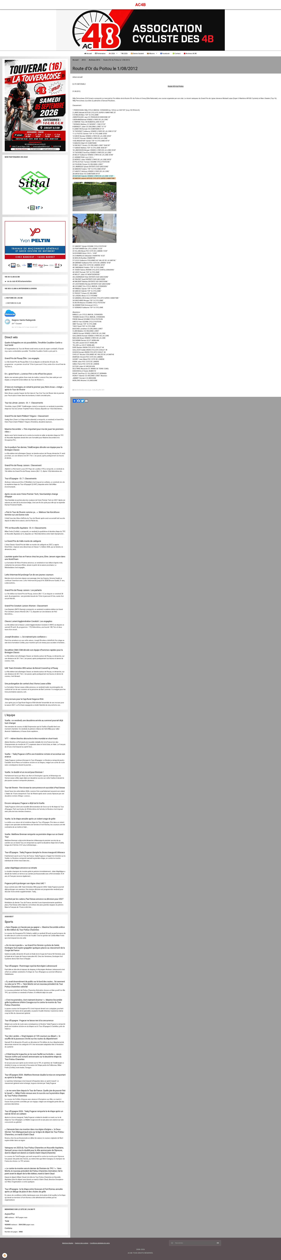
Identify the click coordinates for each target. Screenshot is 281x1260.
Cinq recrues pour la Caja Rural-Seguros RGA (24, 699)
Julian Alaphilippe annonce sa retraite (21, 868)
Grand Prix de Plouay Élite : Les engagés (22, 358)
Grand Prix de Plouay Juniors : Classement (23, 465)
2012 (84, 60)
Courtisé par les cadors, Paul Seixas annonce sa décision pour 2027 (34, 899)
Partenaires (101, 54)
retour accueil (77, 77)
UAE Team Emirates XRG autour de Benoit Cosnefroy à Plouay (31, 668)
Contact (177, 54)
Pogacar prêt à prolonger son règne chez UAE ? (25, 883)
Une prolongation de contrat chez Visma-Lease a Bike (28, 683)
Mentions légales (67, 1243)
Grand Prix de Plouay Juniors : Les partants (23, 590)
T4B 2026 (124, 54)
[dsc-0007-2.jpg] (94, 228)
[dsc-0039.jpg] (94, 196)
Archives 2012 (94, 60)
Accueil (89, 54)
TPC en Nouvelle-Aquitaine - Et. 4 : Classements (25, 528)
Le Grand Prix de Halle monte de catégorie (23, 541)
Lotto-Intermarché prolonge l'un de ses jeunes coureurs (29, 575)
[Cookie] (4, 1255)
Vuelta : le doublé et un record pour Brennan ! (24, 772)
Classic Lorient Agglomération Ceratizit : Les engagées (28, 621)
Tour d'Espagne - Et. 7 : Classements (21, 478)
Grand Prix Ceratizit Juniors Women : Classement (26, 606)
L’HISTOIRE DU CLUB (13, 303)
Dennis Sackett (138, 54)
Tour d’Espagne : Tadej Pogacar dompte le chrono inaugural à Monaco (35, 852)
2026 (113, 54)
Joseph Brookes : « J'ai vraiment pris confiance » (26, 637)
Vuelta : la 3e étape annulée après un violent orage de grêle (30, 819)
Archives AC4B (191, 54)
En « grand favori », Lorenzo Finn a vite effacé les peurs (28, 374)
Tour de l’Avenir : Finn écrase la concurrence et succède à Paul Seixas (35, 787)
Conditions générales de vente (100, 1243)
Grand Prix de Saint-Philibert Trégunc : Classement (27, 416)
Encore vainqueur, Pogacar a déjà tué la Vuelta (24, 803)
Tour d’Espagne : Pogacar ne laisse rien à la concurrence (29, 1020)
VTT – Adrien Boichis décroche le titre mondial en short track (31, 738)
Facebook (165, 54)
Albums (152, 54)
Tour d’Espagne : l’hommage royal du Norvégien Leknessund (31, 966)
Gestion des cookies (81, 1243)
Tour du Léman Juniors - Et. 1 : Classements (24, 403)
